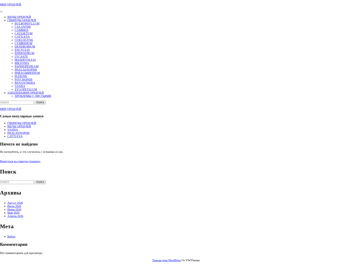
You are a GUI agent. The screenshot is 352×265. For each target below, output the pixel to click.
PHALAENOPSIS (26, 69)
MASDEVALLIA (25, 59)
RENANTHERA (25, 82)
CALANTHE (23, 26)
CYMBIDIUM (23, 43)
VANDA (20, 86)
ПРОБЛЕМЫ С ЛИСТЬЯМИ (33, 96)
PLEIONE (21, 76)
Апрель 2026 (15, 216)
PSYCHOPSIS (23, 79)
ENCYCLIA (22, 49)
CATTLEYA (22, 36)
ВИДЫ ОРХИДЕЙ (19, 16)
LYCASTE (21, 56)
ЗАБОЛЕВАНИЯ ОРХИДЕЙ (25, 92)
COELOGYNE (24, 40)
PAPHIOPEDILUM (26, 66)
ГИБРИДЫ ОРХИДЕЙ (21, 20)
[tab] (1, 11)
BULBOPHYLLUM (27, 23)
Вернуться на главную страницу (20, 161)
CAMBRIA (22, 30)
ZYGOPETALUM (26, 89)
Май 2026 (13, 212)
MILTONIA (22, 63)
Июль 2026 (14, 206)
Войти (11, 236)
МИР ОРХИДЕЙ (10, 4)
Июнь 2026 (14, 209)
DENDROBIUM (25, 46)
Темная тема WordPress (166, 260)
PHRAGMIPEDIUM (27, 72)
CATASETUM (23, 33)
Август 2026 (15, 202)
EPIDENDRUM (24, 53)
